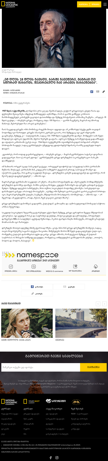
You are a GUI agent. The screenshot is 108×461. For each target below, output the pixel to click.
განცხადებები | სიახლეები (57, 434)
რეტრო (27, 429)
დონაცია (95, 5)
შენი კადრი (28, 419)
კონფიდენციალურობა (80, 424)
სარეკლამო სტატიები (55, 419)
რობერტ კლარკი (17, 93)
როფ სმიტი (15, 91)
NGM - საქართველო (79, 414)
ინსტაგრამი (29, 424)
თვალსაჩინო (6, 419)
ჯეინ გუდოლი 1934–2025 (16, 340)
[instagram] (56, 457)
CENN (22, 445)
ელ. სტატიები (52, 414)
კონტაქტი (75, 429)
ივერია (59, 340)
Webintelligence (67, 445)
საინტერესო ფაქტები (55, 429)
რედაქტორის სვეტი (9, 414)
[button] (105, 4)
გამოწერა (83, 5)
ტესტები (49, 424)
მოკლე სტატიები (8, 424)
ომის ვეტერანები (21, 103)
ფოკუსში (5, 429)
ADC (33, 445)
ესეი (3, 434)
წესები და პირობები (79, 419)
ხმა (25, 434)
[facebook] (50, 457)
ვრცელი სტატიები (31, 414)
